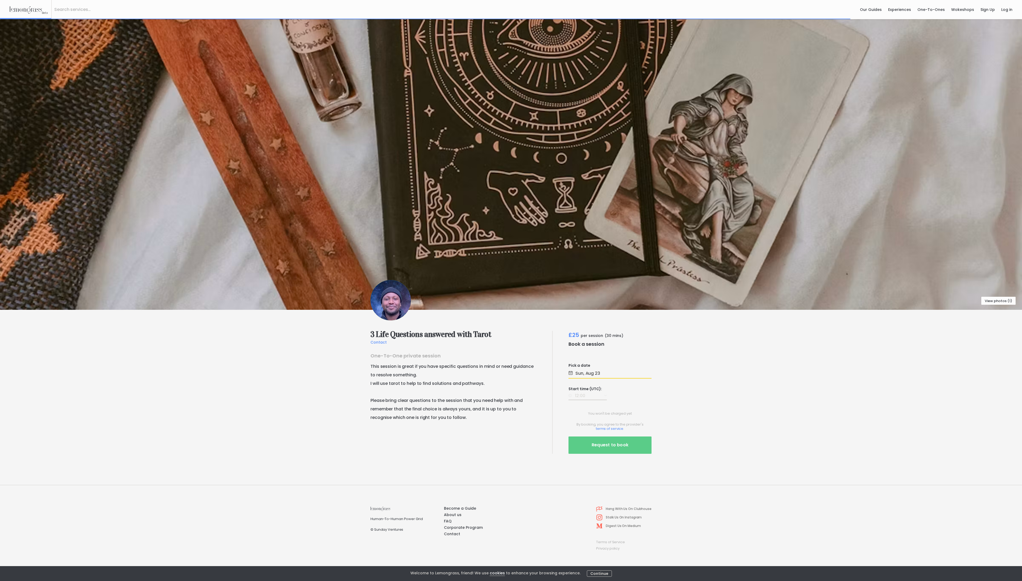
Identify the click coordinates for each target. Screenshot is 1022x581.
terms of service (609, 428)
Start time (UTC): (585, 389)
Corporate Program (463, 527)
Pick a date (579, 365)
